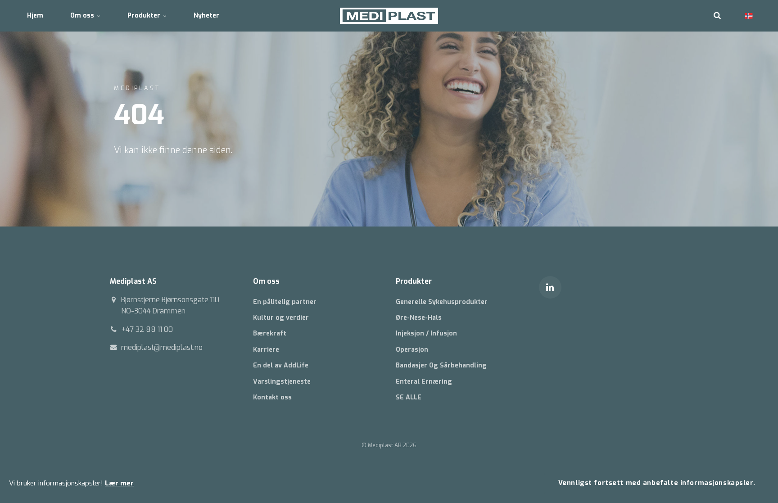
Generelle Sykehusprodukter (442, 302)
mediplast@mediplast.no (162, 347)
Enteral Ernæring (424, 381)
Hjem (35, 15)
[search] (717, 16)
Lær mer (119, 483)
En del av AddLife (280, 365)
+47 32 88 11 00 (147, 329)
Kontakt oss (272, 397)
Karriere (266, 349)
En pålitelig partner (285, 302)
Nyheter (206, 15)
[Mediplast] (389, 16)
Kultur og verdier (281, 317)
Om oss (83, 15)
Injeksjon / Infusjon (426, 333)
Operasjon (412, 349)
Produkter (144, 15)
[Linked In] (550, 287)
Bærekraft (269, 333)
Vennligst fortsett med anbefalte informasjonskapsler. (656, 483)
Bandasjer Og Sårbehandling (441, 365)
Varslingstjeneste (282, 381)
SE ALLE (408, 397)
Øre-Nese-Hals (419, 317)
